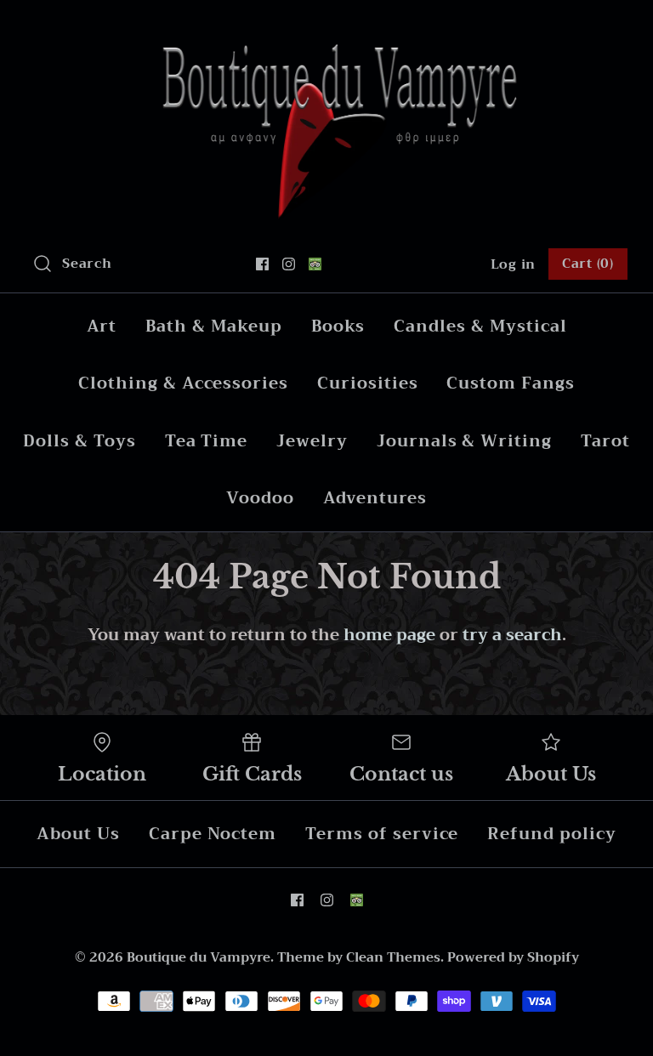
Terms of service (381, 834)
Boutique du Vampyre (198, 957)
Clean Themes (393, 957)
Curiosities (367, 383)
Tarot (605, 441)
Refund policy (551, 834)
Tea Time (206, 441)
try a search (512, 635)
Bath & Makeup (213, 326)
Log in (514, 264)
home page (389, 635)
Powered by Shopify (513, 957)
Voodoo (260, 498)
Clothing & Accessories (183, 383)
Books (338, 326)
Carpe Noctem (212, 834)
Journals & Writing (464, 441)
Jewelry (312, 441)
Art (102, 326)
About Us (78, 834)
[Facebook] (262, 264)
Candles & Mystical (480, 326)
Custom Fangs (510, 383)
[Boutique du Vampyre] (326, 29)
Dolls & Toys (79, 441)
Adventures (375, 498)
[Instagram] (288, 264)
